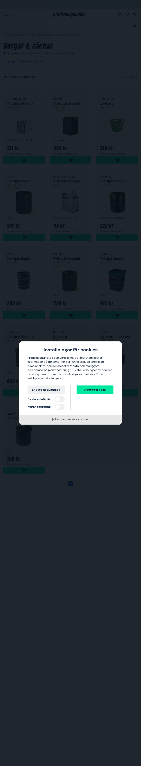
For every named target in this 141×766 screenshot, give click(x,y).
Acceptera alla (95, 390)
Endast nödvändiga (46, 390)
